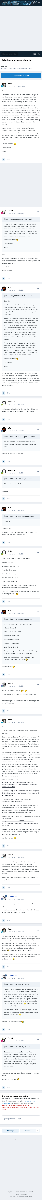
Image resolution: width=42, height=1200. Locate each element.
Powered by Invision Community (21, 1197)
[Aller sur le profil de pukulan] (4, 403)
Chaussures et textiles (24, 68)
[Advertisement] (21, 29)
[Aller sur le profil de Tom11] (4, 212)
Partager (11, 1131)
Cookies (32, 1192)
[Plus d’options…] (38, 85)
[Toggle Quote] (5, 219)
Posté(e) (16, 86)
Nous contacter (21, 1192)
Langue (10, 1192)
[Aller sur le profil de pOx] (4, 288)
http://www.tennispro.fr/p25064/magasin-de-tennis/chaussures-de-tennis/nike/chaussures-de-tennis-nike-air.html (21, 793)
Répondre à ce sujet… (14, 1119)
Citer (8, 159)
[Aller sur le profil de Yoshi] (4, 85)
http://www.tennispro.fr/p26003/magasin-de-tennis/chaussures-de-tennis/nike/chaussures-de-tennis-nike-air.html (20, 784)
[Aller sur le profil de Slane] (4, 684)
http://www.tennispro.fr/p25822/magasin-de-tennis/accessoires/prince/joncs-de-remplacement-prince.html (20, 823)
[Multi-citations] (3, 159)
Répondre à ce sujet (21, 75)
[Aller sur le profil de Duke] (4, 552)
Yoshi (6, 66)
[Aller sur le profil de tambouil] (4, 898)
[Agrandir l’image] (15, 144)
